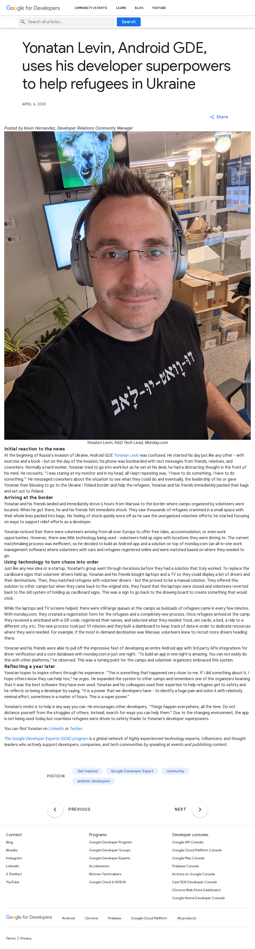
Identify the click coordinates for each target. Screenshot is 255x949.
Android (68, 918)
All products (186, 918)
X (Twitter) (14, 874)
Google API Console (187, 842)
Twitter (76, 728)
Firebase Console (185, 866)
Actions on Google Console (193, 874)
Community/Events (91, 8)
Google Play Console (188, 858)
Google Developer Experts (109, 858)
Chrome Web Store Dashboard (196, 890)
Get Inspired (87, 771)
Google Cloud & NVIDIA (107, 882)
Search (129, 21)
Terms (10, 938)
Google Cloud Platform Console (197, 850)
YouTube (159, 8)
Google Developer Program (110, 842)
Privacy (26, 938)
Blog (139, 8)
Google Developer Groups (109, 850)
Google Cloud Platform (149, 918)
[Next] (200, 809)
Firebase (114, 918)
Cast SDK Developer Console (194, 882)
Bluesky (12, 850)
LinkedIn (56, 728)
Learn (121, 8)
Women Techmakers (105, 874)
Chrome (91, 918)
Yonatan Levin (126, 455)
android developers (93, 781)
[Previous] (55, 809)
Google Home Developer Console (198, 898)
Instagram (14, 858)
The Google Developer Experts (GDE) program (46, 738)
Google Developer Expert (132, 771)
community (175, 771)
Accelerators (99, 866)
